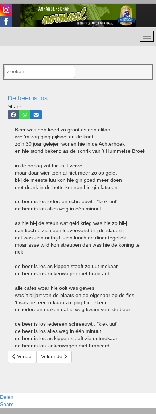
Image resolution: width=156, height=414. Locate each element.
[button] (13, 114)
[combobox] (39, 72)
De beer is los (28, 98)
